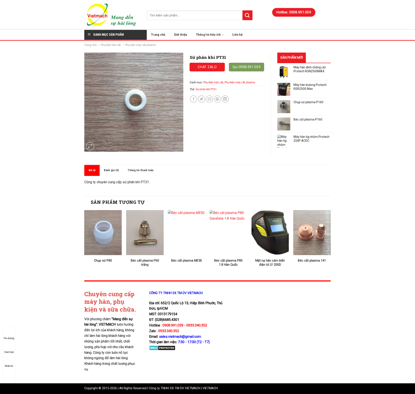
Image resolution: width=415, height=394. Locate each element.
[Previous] (84, 242)
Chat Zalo (9, 352)
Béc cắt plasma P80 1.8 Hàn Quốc (228, 263)
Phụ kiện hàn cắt (111, 45)
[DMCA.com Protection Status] (162, 348)
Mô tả (92, 170)
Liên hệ (237, 35)
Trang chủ (158, 35)
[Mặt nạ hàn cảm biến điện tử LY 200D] (270, 232)
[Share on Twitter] (201, 99)
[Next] (330, 242)
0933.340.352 (168, 331)
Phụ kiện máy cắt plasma (140, 45)
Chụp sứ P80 (103, 260)
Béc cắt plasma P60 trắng (145, 263)
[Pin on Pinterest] (217, 99)
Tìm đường (9, 338)
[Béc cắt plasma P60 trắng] (145, 232)
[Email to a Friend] (209, 99)
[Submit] (247, 15)
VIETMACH (210, 388)
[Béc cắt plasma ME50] (186, 232)
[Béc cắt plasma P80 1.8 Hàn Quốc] (228, 232)
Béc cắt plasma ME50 (186, 260)
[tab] (92, 170)
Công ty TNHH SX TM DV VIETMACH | (175, 388)
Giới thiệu (180, 35)
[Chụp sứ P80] (103, 232)
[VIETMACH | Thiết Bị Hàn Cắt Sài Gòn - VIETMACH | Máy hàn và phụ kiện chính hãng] (112, 14)
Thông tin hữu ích (208, 35)
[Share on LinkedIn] (225, 99)
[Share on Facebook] (193, 99)
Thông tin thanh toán (140, 170)
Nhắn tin (9, 366)
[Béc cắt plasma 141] (312, 232)
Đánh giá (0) (111, 170)
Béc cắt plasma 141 (312, 260)
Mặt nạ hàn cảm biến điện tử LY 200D (270, 263)
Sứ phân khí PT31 (206, 89)
